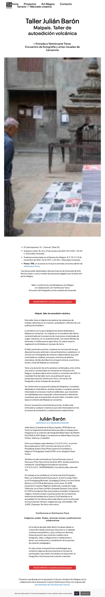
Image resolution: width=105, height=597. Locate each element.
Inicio (15, 3)
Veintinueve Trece (32, 266)
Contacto (66, 3)
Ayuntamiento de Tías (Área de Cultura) (52, 584)
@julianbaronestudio (60, 422)
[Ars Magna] (9, 5)
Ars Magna (48, 3)
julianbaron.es (42, 422)
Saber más (85, 593)
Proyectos (30, 3)
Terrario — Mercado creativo (34, 6)
